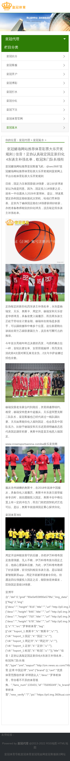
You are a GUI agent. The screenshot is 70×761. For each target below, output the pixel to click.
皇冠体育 (26, 754)
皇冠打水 (11, 91)
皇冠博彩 (11, 82)
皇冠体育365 (13, 514)
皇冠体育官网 (14, 118)
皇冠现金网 (38, 754)
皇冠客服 (11, 65)
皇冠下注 (11, 109)
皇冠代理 (12, 39)
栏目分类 (11, 47)
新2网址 (61, 754)
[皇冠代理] (13, 6)
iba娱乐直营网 (48, 443)
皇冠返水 (11, 127)
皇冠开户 (11, 74)
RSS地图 (51, 743)
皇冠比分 (11, 56)
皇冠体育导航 (12, 754)
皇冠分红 (11, 100)
